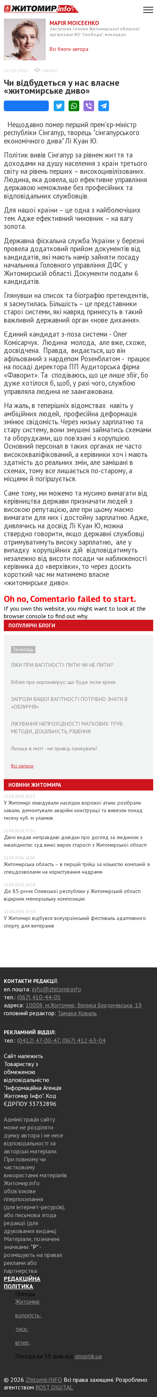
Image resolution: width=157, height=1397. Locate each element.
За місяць (23, 649)
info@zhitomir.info (56, 989)
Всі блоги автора (69, 49)
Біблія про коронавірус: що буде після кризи (63, 682)
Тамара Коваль (77, 1013)
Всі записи (22, 766)
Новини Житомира (34, 784)
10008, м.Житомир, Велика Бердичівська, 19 (84, 1005)
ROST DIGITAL (54, 1387)
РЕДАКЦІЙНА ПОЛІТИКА (22, 1282)
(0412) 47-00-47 (38, 1040)
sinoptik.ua (88, 1356)
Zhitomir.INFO (44, 1379)
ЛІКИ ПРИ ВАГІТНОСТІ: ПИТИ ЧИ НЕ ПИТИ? (62, 664)
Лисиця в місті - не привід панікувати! (54, 748)
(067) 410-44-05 (39, 997)
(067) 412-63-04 (84, 1040)
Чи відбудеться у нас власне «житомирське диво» (61, 86)
